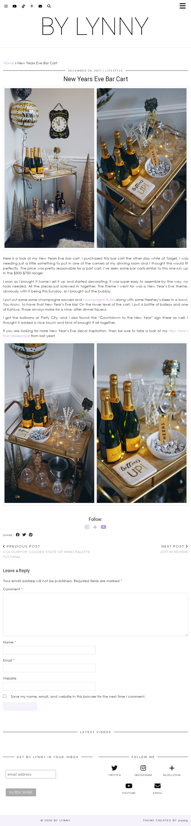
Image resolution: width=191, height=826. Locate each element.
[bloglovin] (32, 6)
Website (9, 678)
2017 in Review (174, 549)
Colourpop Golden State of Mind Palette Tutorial (46, 551)
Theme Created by (165, 820)
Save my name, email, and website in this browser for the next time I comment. (78, 696)
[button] (184, 6)
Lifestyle (114, 70)
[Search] (49, 6)
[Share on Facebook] (18, 535)
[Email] (40, 6)
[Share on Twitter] (24, 535)
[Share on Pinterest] (31, 535)
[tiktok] (23, 6)
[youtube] (15, 6)
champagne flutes (99, 299)
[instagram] (6, 6)
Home (9, 63)
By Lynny (62, 820)
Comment (13, 589)
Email (9, 660)
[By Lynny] (95, 26)
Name (9, 642)
